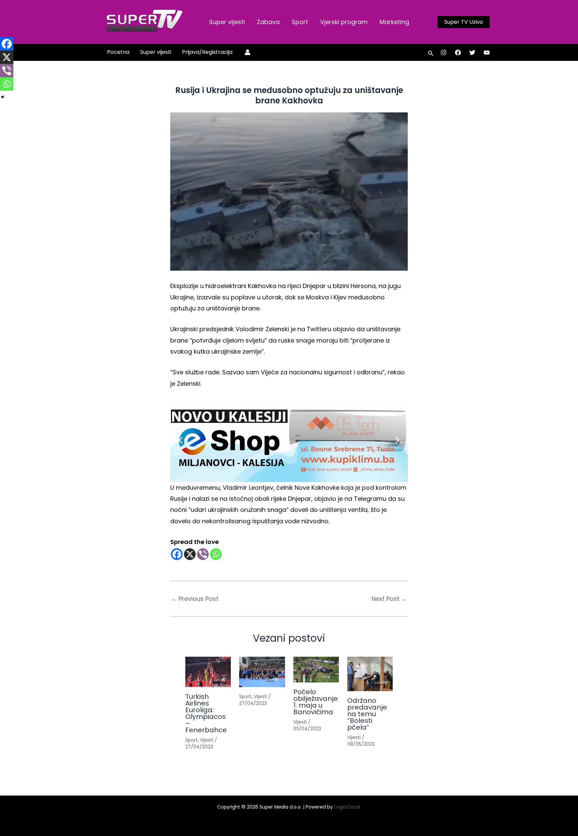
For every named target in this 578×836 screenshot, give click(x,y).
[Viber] (203, 554)
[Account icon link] (248, 52)
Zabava (268, 22)
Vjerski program (344, 22)
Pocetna (118, 52)
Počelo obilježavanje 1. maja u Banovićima (315, 702)
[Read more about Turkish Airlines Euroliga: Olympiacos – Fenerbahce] (208, 672)
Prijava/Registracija (207, 52)
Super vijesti (227, 22)
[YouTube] (487, 53)
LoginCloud (347, 807)
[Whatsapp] (216, 554)
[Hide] (2, 97)
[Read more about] (262, 672)
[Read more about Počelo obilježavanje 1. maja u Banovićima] (316, 669)
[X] (190, 554)
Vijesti (206, 740)
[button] (464, 22)
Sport (300, 22)
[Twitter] (472, 53)
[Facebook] (458, 53)
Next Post (389, 599)
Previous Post (194, 599)
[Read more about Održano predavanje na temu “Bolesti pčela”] (370, 674)
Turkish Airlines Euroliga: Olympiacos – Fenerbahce (206, 713)
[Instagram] (444, 53)
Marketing (394, 22)
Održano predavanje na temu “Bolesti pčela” (367, 714)
